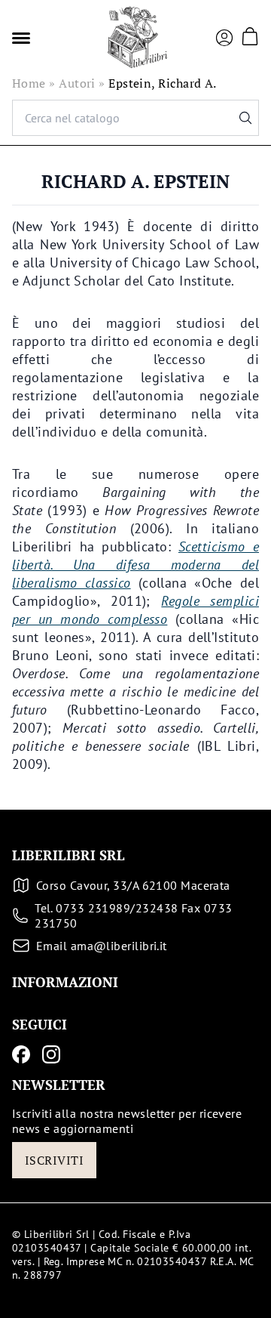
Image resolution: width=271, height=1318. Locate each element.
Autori (77, 83)
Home (29, 83)
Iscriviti (54, 1160)
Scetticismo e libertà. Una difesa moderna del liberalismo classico (135, 564)
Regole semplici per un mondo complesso (135, 610)
